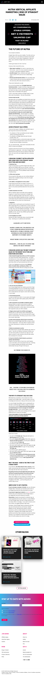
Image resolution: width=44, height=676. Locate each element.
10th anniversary (5, 652)
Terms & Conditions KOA (6, 673)
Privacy (6, 672)
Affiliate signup (5, 637)
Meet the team (26, 641)
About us (25, 637)
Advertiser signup (5, 639)
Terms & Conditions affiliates (21, 672)
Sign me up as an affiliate (21, 522)
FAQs (3, 656)
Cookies (3, 672)
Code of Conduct (12, 672)
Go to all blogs (22, 588)
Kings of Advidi (5, 650)
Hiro (24, 643)
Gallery (24, 639)
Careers (3, 641)
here (29, 492)
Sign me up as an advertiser (22, 524)
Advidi (5, 2)
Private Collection (6, 654)
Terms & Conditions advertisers (34, 672)
